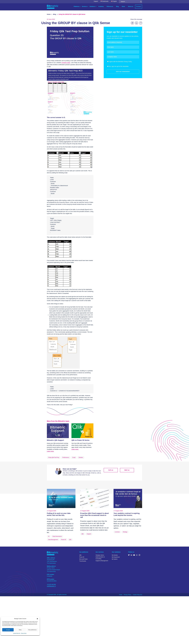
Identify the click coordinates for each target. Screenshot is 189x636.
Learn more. (50, 451)
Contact (138, 6)
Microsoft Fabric (83, 559)
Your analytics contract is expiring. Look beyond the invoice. (127, 514)
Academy (101, 6)
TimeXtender (82, 561)
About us (130, 6)
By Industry (115, 555)
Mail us (126, 470)
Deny (20, 629)
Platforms (76, 6)
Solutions (92, 6)
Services (84, 6)
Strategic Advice (100, 555)
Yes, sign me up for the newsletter (119, 66)
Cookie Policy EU (16, 633)
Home (49, 14)
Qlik (80, 555)
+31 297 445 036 (51, 584)
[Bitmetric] (52, 7)
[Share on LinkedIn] (136, 22)
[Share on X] (132, 22)
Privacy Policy (24, 633)
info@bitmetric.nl (51, 586)
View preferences (32, 629)
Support (96, 1)
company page (65, 62)
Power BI (81, 557)
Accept (8, 629)
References (110, 6)
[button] (37, 618)
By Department (116, 557)
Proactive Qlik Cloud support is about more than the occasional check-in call (94, 515)
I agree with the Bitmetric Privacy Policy (120, 61)
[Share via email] (140, 22)
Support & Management (102, 560)
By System (114, 559)
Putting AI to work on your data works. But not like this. (58, 514)
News (123, 6)
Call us (110, 470)
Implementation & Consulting (100, 557)
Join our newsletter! (123, 71)
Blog (117, 6)
